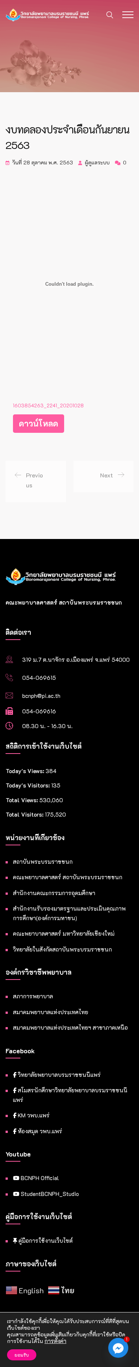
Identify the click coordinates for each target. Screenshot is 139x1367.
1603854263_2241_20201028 (48, 405)
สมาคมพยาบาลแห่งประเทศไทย (50, 1012)
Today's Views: (26, 771)
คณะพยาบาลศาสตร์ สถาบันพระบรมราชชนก (67, 877)
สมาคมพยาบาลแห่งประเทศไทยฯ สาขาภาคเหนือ (70, 1027)
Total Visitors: (25, 814)
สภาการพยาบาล (33, 996)
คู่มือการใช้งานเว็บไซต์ (45, 1240)
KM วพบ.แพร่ (33, 1115)
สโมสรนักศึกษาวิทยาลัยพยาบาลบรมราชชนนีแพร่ (70, 1094)
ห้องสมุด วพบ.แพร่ (39, 1131)
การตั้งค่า (55, 1341)
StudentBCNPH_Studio (49, 1193)
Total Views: (22, 800)
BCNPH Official (39, 1178)
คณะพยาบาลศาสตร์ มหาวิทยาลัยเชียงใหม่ (64, 933)
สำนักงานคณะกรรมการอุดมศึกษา (54, 893)
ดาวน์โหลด (38, 423)
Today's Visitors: (28, 785)
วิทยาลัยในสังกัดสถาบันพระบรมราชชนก (62, 949)
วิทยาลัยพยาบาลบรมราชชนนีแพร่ (58, 1074)
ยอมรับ (21, 1355)
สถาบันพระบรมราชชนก (43, 861)
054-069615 (39, 677)
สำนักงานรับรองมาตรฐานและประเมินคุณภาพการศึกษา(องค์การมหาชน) (69, 913)
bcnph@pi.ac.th (41, 695)
